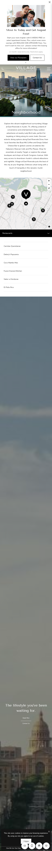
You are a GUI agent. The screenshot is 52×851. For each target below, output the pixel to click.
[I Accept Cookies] (49, 831)
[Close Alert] (49, 3)
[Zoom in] (49, 181)
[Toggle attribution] (49, 226)
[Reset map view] (49, 188)
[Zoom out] (49, 184)
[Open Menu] (49, 68)
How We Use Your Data (13, 848)
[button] (25, 62)
